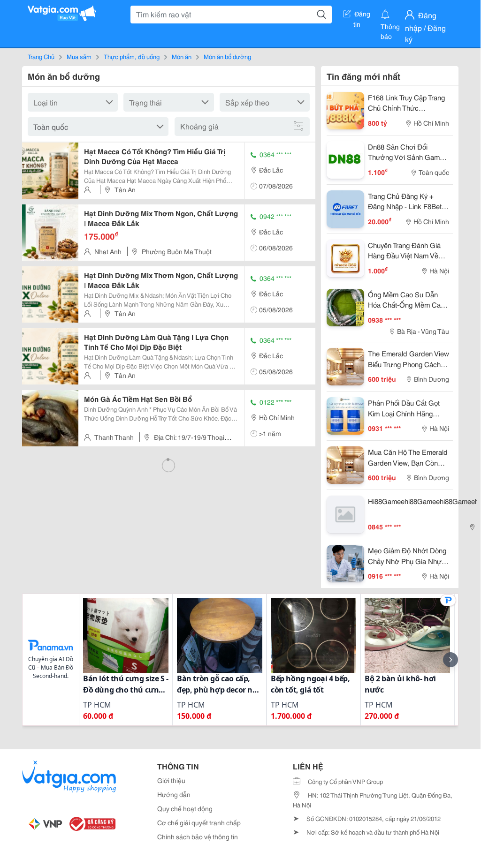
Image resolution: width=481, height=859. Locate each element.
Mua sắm (79, 56)
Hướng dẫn (174, 794)
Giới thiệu (171, 780)
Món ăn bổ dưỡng (227, 56)
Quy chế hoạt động (185, 808)
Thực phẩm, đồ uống (132, 56)
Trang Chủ (41, 56)
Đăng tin (362, 15)
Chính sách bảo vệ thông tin (197, 836)
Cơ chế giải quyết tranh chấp (199, 822)
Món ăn (181, 56)
